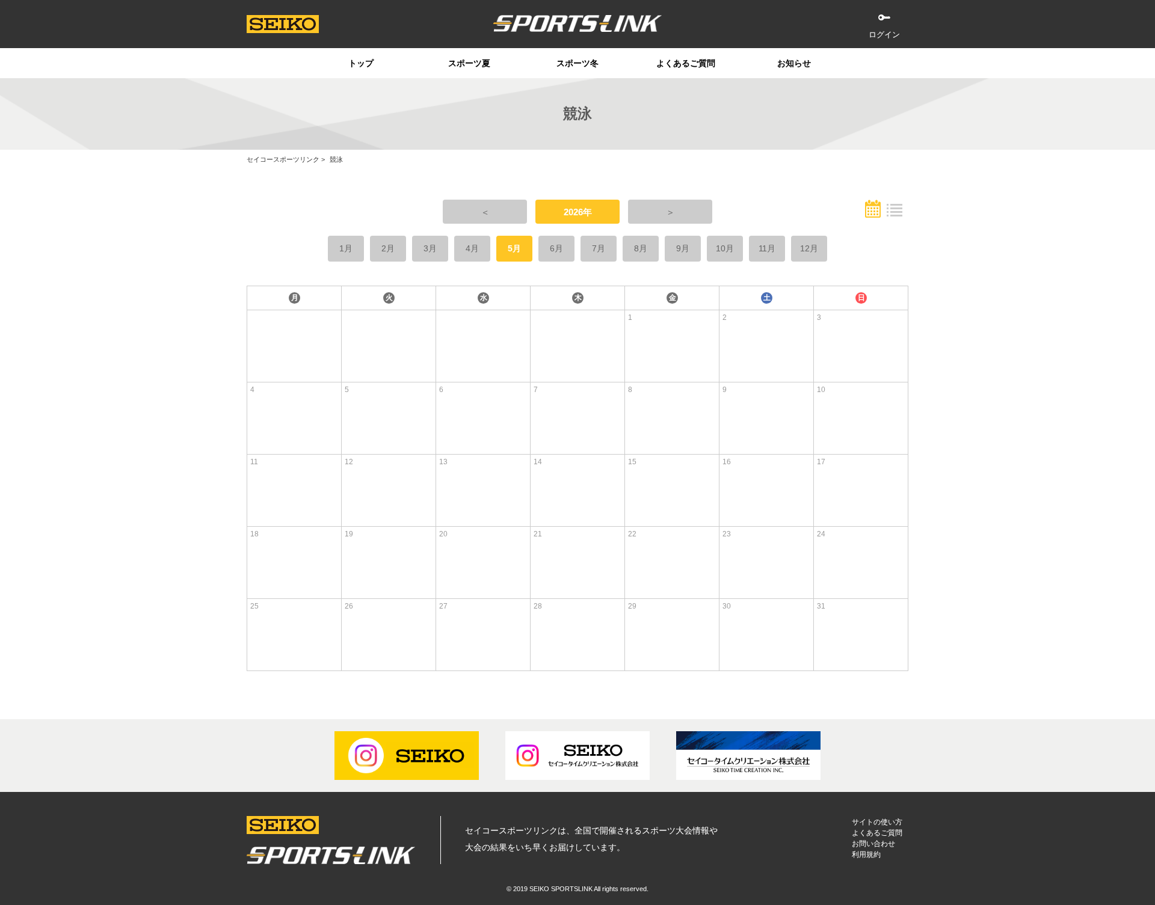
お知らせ (794, 63)
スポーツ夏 (469, 63)
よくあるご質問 (685, 63)
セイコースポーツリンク (283, 159)
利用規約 (866, 854)
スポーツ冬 (577, 63)
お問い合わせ (873, 843)
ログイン (884, 34)
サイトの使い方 (877, 822)
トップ (361, 63)
